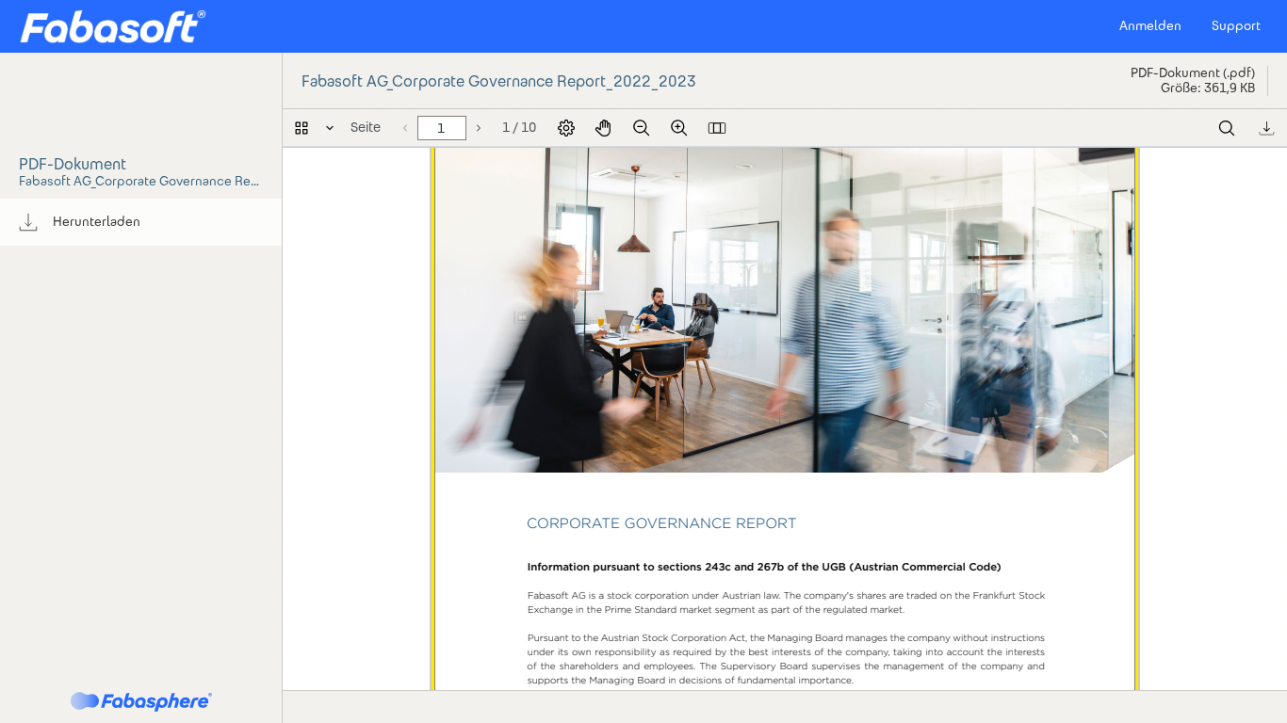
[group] (141, 222)
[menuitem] (141, 222)
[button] (112, 26)
